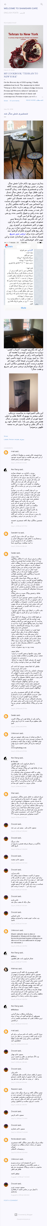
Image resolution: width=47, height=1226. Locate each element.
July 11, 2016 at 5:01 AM (19, 1082)
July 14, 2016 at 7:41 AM (19, 1118)
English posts (11, 13)
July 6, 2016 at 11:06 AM (19, 849)
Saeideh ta (15, 533)
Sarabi (13, 553)
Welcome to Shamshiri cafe (21, 8)
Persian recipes (14, 439)
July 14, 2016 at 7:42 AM (19, 1132)
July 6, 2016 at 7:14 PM (19, 962)
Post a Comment (11, 1200)
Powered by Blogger (25, 1214)
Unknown (15, 733)
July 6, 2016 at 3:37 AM (19, 817)
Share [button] (6, 101)
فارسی (22, 13)
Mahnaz (14, 969)
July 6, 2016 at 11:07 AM (19, 863)
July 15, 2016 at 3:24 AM (19, 1152)
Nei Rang (15, 469)
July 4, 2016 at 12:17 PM (19, 526)
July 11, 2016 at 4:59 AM (19, 1062)
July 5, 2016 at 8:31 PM (19, 726)
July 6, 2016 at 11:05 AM (19, 831)
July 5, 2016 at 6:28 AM (19, 546)
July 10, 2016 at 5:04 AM (19, 1044)
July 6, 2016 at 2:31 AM (19, 786)
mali (13, 451)
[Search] (41, 3)
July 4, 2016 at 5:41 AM (19, 463)
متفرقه (22, 439)
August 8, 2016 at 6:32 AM (20, 1195)
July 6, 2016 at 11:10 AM (19, 889)
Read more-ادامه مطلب (34, 100)
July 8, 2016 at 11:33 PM (19, 999)
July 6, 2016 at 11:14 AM (19, 923)
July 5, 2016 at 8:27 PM (19, 708)
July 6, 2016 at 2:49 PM (19, 946)
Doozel (14, 824)
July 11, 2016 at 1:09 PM (19, 1105)
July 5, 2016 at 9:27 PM (19, 751)
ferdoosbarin (16, 1139)
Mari (13, 793)
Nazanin (14, 1089)
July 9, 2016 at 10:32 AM (19, 1024)
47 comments (14, 101)
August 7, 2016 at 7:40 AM (20, 1177)
